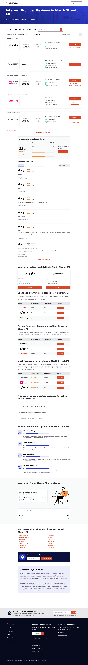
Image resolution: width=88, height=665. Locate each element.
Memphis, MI (51, 541)
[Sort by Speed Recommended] (74, 34)
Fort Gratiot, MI (24, 535)
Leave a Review (63, 152)
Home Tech (58, 3)
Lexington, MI (51, 545)
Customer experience (37, 155)
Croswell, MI (51, 547)
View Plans (74, 44)
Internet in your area (36, 642)
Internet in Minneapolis (37, 648)
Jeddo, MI (22, 541)
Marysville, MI (23, 547)
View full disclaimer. (11, 130)
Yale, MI (50, 537)
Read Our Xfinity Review (75, 47)
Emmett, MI (51, 535)
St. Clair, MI (50, 543)
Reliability (34, 147)
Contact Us (10, 631)
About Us (35, 590)
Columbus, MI (51, 539)
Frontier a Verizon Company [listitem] (38, 165)
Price (33, 151)
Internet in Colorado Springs (38, 654)
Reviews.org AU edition (14, 641)
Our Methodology (11, 637)
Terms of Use (60, 635)
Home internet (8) (11, 34)
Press (8, 634)
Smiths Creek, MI (24, 537)
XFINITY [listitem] (27, 165)
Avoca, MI (22, 539)
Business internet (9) (23, 34)
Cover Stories (66, 3)
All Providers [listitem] (21, 165)
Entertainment (43, 3)
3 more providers (43, 132)
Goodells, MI (23, 545)
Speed (33, 142)
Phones (51, 3)
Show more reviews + (44, 259)
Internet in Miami (36, 645)
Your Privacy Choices (35, 660)
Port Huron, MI (24, 543)
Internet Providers (32, 3)
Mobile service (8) (35, 34)
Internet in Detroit (36, 651)
